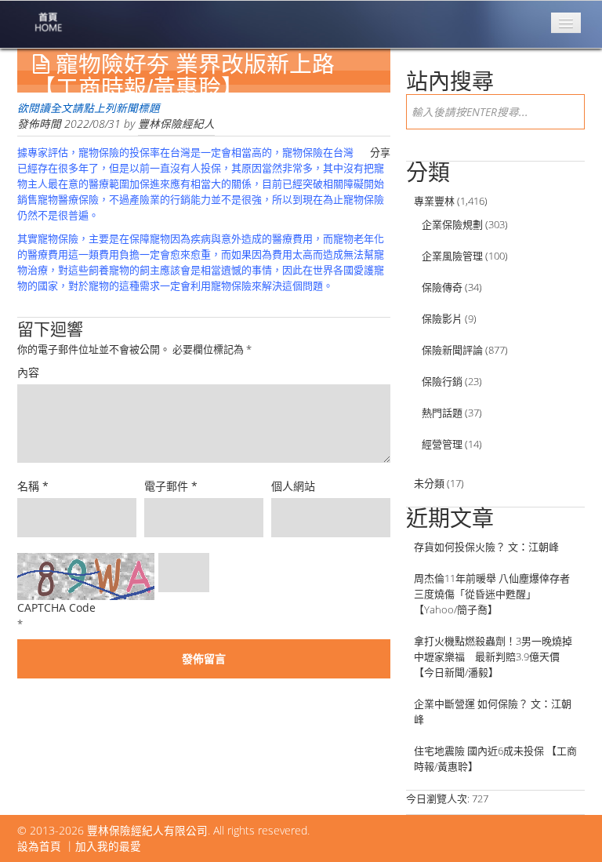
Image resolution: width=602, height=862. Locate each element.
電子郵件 (171, 485)
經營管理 (442, 444)
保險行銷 (442, 381)
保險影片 (442, 318)
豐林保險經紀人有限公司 (147, 830)
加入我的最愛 (108, 845)
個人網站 (293, 485)
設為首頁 (39, 845)
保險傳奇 (442, 287)
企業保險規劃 (452, 224)
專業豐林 (434, 201)
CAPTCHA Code (56, 607)
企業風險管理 (452, 256)
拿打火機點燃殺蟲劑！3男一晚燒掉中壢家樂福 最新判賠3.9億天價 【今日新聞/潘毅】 (493, 656)
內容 (28, 372)
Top (564, 824)
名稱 (33, 485)
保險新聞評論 (452, 350)
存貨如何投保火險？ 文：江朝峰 (486, 547)
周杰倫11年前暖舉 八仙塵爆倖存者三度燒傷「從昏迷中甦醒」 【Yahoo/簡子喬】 (492, 593)
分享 (380, 152)
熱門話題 (442, 413)
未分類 (429, 483)
